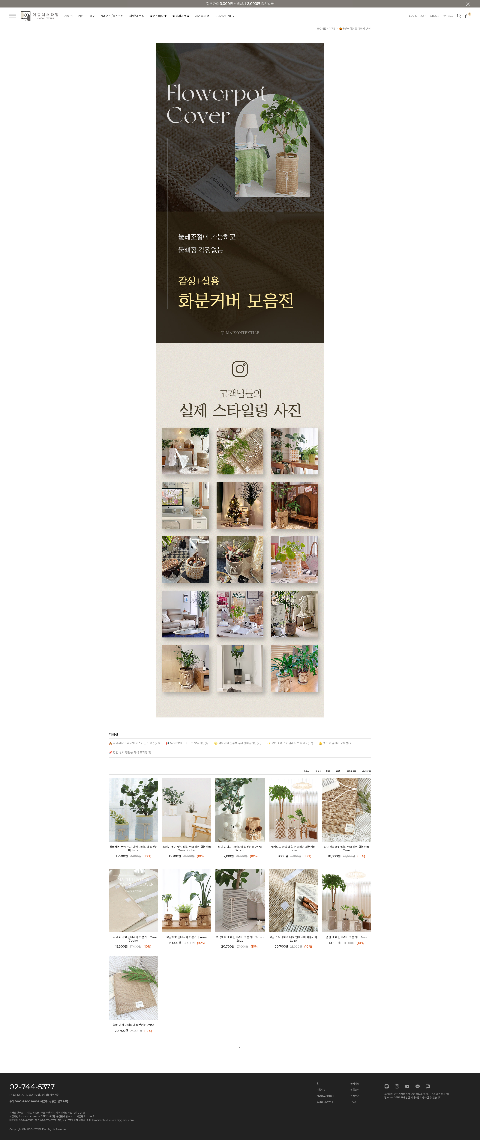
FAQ (353, 1101)
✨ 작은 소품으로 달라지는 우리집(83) (290, 743)
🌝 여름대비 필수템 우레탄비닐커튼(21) (237, 743)
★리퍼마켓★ (181, 16)
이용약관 (321, 1089)
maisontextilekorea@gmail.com (114, 1119)
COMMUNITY (224, 16)
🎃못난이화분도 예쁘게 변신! (355, 28)
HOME (321, 28)
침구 (92, 16)
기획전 (68, 16)
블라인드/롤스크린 (112, 16)
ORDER (434, 15)
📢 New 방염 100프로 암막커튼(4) (187, 743)
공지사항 (354, 1083)
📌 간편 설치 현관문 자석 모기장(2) (130, 752)
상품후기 (354, 1095)
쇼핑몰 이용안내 (324, 1101)
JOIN (423, 15)
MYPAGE (448, 15)
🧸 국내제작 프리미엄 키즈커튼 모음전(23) (134, 743)
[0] (467, 15)
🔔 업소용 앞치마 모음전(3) (335, 743)
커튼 (81, 16)
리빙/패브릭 (136, 16)
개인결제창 (202, 16)
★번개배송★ (158, 16)
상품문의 (354, 1089)
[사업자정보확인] (46, 1116)
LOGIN (413, 15)
